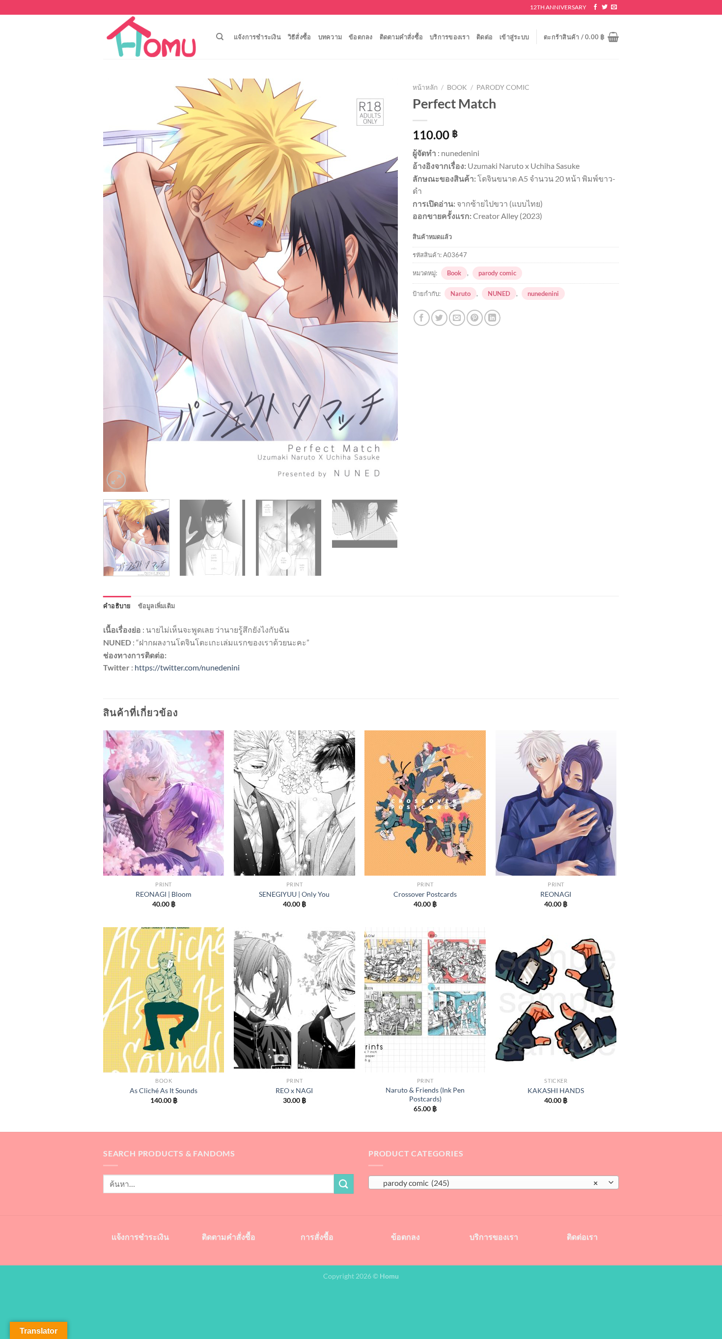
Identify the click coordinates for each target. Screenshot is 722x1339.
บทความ (330, 37)
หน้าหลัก (425, 87)
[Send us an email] (614, 7)
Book (457, 87)
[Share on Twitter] (439, 318)
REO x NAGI (294, 1090)
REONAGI (555, 894)
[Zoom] (116, 479)
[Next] (380, 285)
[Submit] (344, 1183)
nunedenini (543, 293)
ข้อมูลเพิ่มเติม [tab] (156, 606)
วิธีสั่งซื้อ (299, 37)
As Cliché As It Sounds (163, 1090)
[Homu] (152, 37)
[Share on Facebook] (422, 318)
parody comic (502, 87)
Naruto (460, 293)
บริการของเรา (450, 37)
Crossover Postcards (425, 894)
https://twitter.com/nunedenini (187, 667)
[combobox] (493, 1182)
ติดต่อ (484, 37)
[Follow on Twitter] (605, 7)
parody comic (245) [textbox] (488, 1182)
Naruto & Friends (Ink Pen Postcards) (425, 1094)
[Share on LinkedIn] (492, 318)
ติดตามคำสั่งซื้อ (401, 37)
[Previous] (121, 285)
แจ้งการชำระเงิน (257, 37)
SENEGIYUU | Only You (294, 894)
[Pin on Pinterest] (475, 318)
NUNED (499, 293)
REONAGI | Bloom (164, 894)
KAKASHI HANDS (556, 1090)
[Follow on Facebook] (595, 7)
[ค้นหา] (219, 36)
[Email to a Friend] (457, 318)
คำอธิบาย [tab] (117, 606)
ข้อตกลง (361, 37)
